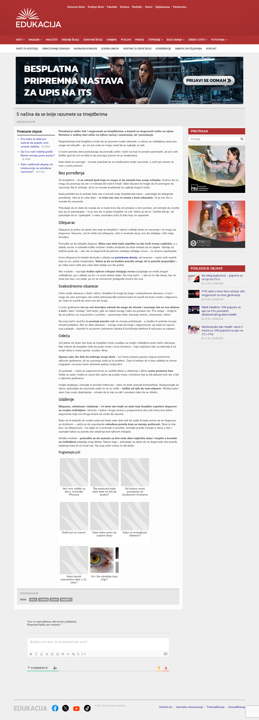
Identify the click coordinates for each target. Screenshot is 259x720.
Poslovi (126, 39)
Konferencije (163, 48)
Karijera (124, 6)
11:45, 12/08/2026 (212, 338)
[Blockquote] (62, 654)
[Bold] (31, 654)
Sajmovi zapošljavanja (188, 48)
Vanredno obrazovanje (189, 706)
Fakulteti (112, 6)
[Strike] (46, 654)
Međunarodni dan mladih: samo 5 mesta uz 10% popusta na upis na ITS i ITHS (222, 330)
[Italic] (36, 654)
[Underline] (41, 654)
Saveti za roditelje (27, 48)
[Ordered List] (52, 654)
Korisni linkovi (110, 48)
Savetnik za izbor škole (137, 48)
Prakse (139, 39)
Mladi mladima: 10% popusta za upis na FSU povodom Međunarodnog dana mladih (221, 310)
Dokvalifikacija (236, 706)
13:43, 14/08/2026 (212, 299)
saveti (54, 599)
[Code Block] (68, 654)
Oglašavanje (162, 6)
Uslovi (148, 6)
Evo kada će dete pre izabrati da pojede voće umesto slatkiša (35, 142)
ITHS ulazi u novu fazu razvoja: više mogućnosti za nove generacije (223, 293)
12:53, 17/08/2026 (212, 283)
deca (33, 599)
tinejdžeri (66, 599)
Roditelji (137, 6)
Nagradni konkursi (85, 48)
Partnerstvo (179, 6)
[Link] (73, 654)
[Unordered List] (57, 654)
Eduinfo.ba (165, 706)
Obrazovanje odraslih (56, 48)
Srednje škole (96, 6)
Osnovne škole (76, 6)
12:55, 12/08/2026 (212, 319)
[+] (84, 653)
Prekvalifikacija (215, 706)
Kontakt (211, 48)
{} (78, 653)
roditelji (43, 599)
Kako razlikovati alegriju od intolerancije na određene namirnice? (37, 168)
